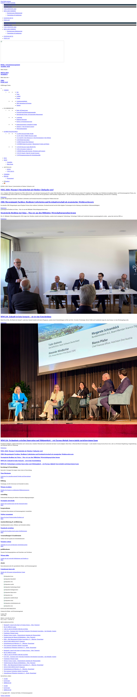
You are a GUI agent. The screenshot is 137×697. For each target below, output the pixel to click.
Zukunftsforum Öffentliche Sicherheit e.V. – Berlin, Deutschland (20, 647)
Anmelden (9, 162)
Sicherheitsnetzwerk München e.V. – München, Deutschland (19, 643)
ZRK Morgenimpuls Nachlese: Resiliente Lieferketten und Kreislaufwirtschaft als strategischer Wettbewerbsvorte (47, 202)
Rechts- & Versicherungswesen (24, 121)
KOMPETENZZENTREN (11, 131)
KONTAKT (7, 680)
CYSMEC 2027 (8, 7)
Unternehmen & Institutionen (14, 15)
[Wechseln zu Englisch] (6, 181)
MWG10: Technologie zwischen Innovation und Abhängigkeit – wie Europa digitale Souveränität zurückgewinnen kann (49, 440)
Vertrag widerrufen (5, 695)
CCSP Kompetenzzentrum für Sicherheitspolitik (28, 155)
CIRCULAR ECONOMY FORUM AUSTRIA (16, 629)
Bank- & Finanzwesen (22, 110)
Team (17, 94)
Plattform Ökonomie (21, 119)
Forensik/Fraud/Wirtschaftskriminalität (26, 112)
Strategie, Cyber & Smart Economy (25, 126)
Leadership (19, 117)
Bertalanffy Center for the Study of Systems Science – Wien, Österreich (22, 625)
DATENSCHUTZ (8, 18)
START (6, 678)
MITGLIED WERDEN (10, 11)
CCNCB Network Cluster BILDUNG (26, 147)
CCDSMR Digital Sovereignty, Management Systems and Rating (32, 144)
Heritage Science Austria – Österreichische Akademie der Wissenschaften (22, 635)
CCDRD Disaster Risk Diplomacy (25, 142)
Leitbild (18, 96)
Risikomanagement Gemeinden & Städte (26, 124)
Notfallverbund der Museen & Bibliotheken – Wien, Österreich (19, 637)
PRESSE (6, 176)
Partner (18, 98)
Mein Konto (10, 164)
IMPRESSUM (7, 683)
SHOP (5, 160)
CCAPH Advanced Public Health (24, 133)
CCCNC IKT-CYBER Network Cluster (26, 135)
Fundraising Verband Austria (11, 633)
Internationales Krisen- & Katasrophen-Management (29, 114)
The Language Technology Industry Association (16, 645)
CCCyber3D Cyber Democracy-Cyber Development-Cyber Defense (33, 137)
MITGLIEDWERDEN (5, 73)
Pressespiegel (10, 178)
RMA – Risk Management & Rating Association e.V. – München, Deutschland (23, 639)
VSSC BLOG (10, 171)
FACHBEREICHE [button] (9, 108)
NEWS (9, 169)
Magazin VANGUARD (10, 4)
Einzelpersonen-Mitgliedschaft (14, 13)
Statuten (18, 105)
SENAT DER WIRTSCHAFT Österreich (14, 641)
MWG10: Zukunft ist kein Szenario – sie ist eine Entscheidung (26, 317)
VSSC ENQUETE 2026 (10, 9)
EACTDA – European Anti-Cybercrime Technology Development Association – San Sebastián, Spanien (30, 631)
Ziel (17, 92)
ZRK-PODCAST (4, 81)
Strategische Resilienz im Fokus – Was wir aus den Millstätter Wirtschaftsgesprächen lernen (38, 213)
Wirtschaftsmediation (21, 128)
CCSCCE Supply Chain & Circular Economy (27, 153)
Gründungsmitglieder (21, 101)
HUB (5, 158)
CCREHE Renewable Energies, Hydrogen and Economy (30, 151)
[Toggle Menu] (1, 88)
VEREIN (6, 90)
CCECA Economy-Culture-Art (24, 149)
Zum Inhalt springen (6, 1)
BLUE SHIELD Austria (10, 627)
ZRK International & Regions (23, 103)
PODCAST (7, 20)
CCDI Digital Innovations (22, 139)
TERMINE (7, 174)
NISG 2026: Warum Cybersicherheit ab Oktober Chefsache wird (27, 190)
